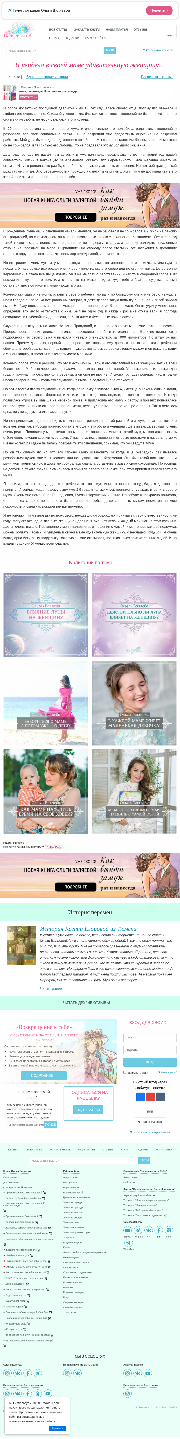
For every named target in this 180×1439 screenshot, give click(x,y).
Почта (127, 1236)
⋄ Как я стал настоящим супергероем (24, 1289)
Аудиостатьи (70, 1177)
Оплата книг (10, 1177)
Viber (168, 1236)
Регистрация (150, 1121)
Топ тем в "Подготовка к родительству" (145, 1215)
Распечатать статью (157, 76)
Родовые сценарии (73, 1292)
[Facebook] (28, 1373)
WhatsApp (128, 1249)
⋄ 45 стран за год (12, 1329)
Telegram (138, 1236)
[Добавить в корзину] (5, 1211)
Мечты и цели (71, 1257)
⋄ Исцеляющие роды (15, 1323)
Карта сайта (95, 37)
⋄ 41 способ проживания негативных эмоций (28, 1340)
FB (158, 1236)
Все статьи (58, 29)
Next (177, 945)
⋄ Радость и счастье (14, 1295)
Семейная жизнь (72, 1307)
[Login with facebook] (140, 1097)
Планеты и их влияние (75, 1277)
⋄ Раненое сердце (13, 1306)
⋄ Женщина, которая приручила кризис (25, 1227)
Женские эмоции (72, 1217)
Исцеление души (72, 1242)
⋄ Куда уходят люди (14, 1301)
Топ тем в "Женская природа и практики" (146, 1200)
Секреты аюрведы (73, 1302)
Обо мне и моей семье (76, 1262)
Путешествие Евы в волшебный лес (25, 1261)
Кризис (67, 1247)
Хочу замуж (69, 1312)
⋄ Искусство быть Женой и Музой (22, 1198)
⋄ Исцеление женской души (18, 1222)
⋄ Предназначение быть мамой (20, 1216)
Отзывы (140, 29)
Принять (57, 1428)
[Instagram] (8, 1373)
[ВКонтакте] (18, 1373)
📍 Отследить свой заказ (157, 50)
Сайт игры (129, 1182)
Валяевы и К (18, 35)
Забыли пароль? (167, 1072)
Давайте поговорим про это (20, 1249)
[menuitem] (30, 1177)
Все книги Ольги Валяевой (48, 92)
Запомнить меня (137, 1072)
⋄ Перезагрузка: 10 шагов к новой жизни (25, 1233)
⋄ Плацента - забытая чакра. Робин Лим (25, 1312)
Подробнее (42, 1075)
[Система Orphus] (54, 847)
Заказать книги (87, 29)
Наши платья (117, 29)
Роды (66, 1297)
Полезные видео (72, 1282)
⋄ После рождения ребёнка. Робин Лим (25, 1318)
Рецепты (68, 1287)
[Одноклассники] (38, 1394)
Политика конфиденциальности (150, 1132)
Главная (13, 1149)
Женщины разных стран (76, 1232)
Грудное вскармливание (76, 1197)
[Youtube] (48, 1394)
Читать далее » (52, 988)
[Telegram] (38, 1373)
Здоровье (68, 1237)
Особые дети (70, 1267)
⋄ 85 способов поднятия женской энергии (26, 1335)
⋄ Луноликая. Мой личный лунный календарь (28, 1239)
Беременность (71, 1187)
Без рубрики (70, 1182)
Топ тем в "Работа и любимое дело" (143, 1210)
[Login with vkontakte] (160, 1097)
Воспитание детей (73, 1192)
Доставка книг (11, 1182)
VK (148, 1236)
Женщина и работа (73, 1227)
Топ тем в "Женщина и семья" (140, 1205)
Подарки (72, 37)
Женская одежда (72, 1202)
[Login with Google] (150, 1097)
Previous (3, 945)
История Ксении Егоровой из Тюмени (88, 928)
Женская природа (73, 1207)
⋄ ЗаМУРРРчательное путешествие (23, 1278)
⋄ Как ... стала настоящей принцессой (24, 1272)
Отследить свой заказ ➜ (17, 1187)
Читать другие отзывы (87, 1002)
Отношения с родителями (77, 1272)
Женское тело (71, 1222)
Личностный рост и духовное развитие (84, 1252)
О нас (54, 37)
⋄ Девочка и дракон (14, 1283)
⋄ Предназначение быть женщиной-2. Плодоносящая (24, 1204)
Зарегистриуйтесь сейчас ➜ (139, 1195)
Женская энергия (73, 1212)
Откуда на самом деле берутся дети (25, 1266)
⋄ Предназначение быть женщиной (22, 1192)
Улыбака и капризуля (16, 1255)
